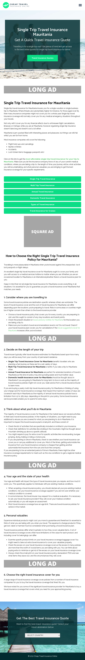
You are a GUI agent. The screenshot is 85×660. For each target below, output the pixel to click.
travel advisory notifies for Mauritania (48, 320)
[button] (80, 5)
